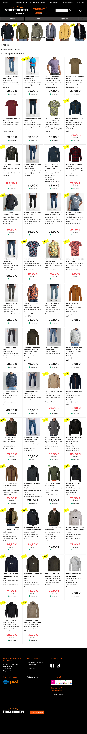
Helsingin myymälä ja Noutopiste (12, 659)
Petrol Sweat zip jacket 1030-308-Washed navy (51, 166)
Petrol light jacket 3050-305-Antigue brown (10, 486)
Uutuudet (37, 18)
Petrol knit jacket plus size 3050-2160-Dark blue (11, 576)
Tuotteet (12, 18)
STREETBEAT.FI (59, 694)
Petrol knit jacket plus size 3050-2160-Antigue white (75, 530)
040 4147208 (8, 669)
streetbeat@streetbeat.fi (35, 662)
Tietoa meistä (32, 677)
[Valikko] (82, 19)
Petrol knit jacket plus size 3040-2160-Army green (33, 576)
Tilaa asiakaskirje (67, 2)
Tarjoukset (64, 18)
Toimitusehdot (53, 2)
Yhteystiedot (7, 671)
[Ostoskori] (80, 10)
